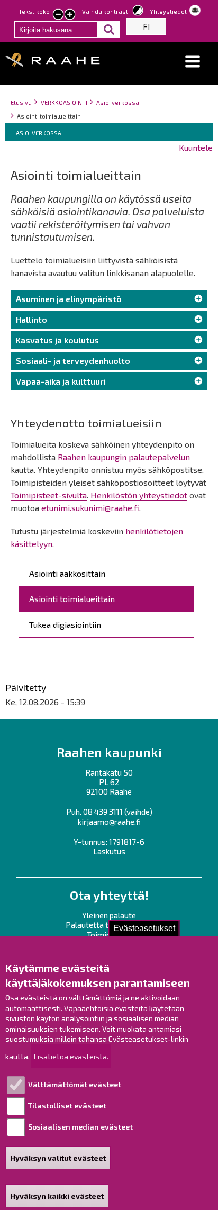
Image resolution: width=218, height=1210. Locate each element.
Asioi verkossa (117, 102)
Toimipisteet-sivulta (49, 495)
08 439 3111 (103, 811)
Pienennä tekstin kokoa (58, 15)
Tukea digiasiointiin (65, 625)
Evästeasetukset (144, 928)
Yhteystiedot (168, 11)
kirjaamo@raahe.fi (109, 821)
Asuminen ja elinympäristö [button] (69, 299)
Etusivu (21, 102)
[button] (193, 61)
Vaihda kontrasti (106, 11)
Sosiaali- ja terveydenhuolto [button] (73, 361)
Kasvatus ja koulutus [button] (57, 340)
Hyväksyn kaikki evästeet (57, 1195)
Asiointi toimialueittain (72, 599)
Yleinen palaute (109, 915)
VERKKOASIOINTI (64, 102)
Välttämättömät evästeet (74, 1084)
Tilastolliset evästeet (67, 1105)
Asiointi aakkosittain (67, 573)
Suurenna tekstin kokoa (70, 15)
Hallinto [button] (31, 319)
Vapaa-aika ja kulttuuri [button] (61, 381)
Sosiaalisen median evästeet (80, 1126)
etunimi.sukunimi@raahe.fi (90, 508)
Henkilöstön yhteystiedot (138, 495)
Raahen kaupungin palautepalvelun (124, 457)
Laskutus (109, 851)
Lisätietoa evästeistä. (71, 1056)
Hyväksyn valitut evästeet (58, 1157)
